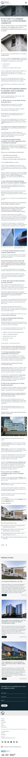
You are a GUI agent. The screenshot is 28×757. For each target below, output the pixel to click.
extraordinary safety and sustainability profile (16, 462)
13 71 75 (3, 736)
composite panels (15, 58)
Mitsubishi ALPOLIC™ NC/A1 (7, 367)
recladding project (5, 55)
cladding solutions (13, 478)
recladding (20, 477)
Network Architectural (6, 443)
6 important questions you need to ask (13, 314)
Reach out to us (4, 483)
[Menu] (26, 2)
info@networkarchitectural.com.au (8, 738)
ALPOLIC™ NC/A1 (8, 162)
